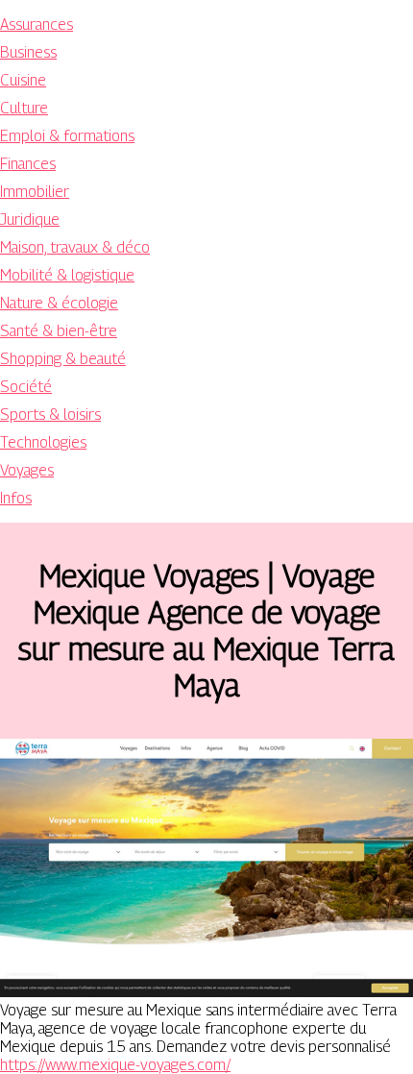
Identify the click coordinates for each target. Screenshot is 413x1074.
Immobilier (34, 192)
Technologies (43, 442)
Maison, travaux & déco (75, 247)
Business (28, 52)
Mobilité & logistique (67, 275)
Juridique (30, 219)
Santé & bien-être (58, 331)
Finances (28, 164)
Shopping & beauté (63, 359)
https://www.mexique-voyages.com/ (115, 1065)
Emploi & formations (67, 136)
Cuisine (23, 80)
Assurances (36, 24)
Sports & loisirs (50, 414)
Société (26, 387)
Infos (16, 498)
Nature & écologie (59, 303)
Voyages (27, 470)
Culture (24, 108)
